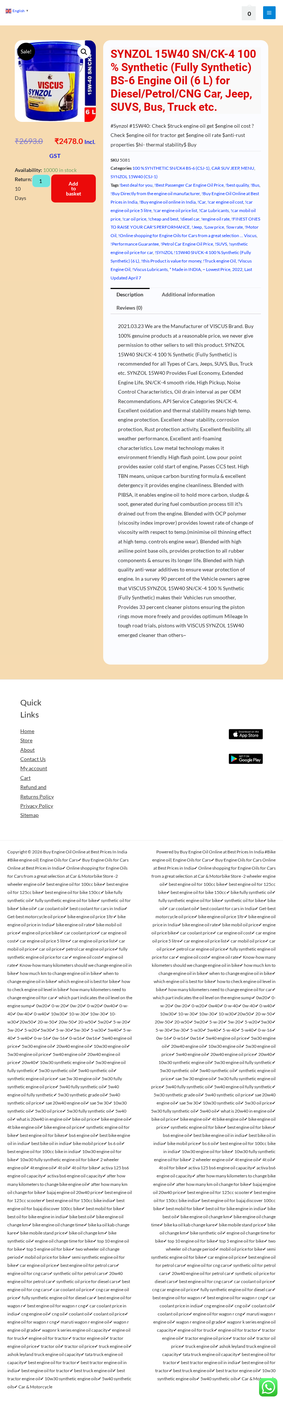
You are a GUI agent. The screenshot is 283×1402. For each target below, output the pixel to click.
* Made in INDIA (185, 269)
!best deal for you (136, 185)
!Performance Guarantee (135, 244)
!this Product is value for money (171, 261)
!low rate (234, 227)
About (27, 750)
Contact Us (33, 759)
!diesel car (189, 219)
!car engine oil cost (225, 202)
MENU (247, 168)
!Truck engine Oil (219, 261)
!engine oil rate (215, 219)
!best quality (237, 185)
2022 (237, 269)
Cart (25, 778)
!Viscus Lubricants (150, 269)
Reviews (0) (129, 307)
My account (33, 768)
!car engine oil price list (175, 210)
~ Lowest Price (216, 269)
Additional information (188, 294)
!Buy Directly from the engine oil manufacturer (155, 193)
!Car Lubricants (214, 210)
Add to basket (73, 188)
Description (129, 294)
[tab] (130, 294)
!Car (202, 202)
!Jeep (197, 227)
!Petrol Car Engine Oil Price (187, 244)
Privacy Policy (36, 806)
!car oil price (134, 219)
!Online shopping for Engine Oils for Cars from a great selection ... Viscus (187, 235)
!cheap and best (163, 219)
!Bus (255, 185)
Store (26, 740)
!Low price (214, 227)
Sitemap (29, 815)
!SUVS (221, 244)
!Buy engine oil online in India (167, 202)
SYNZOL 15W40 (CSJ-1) (134, 176)
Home (27, 731)
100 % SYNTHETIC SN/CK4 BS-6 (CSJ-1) (171, 168)
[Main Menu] (269, 12)
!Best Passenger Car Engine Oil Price (189, 185)
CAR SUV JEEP (225, 168)
